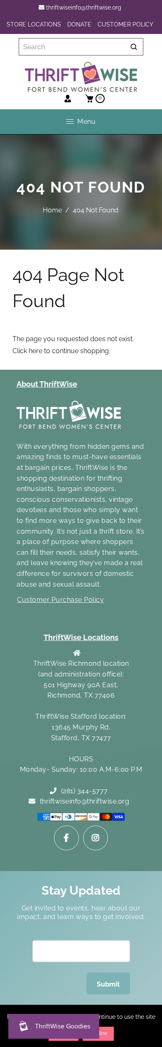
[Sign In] (67, 98)
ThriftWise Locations (81, 637)
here (35, 351)
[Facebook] (66, 838)
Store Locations (34, 24)
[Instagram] (95, 838)
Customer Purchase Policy (60, 600)
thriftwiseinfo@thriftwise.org (82, 7)
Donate (79, 24)
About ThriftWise (47, 384)
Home (52, 210)
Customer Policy (125, 24)
